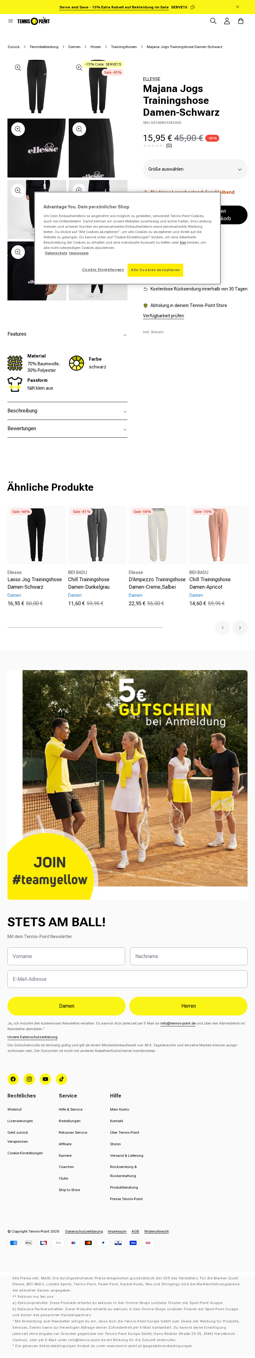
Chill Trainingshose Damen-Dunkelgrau (88, 583)
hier (183, 242)
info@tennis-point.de (178, 1023)
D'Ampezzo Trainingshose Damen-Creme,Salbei (157, 583)
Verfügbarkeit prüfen (163, 315)
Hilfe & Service (70, 1109)
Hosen (95, 47)
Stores (115, 1144)
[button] (10, 21)
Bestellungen (70, 1121)
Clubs (63, 1178)
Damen (74, 47)
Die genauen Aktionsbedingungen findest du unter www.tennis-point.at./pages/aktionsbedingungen (103, 1346)
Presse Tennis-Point (126, 1199)
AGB (135, 1231)
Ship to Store (69, 1190)
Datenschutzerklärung (84, 1231)
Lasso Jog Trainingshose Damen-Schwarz (34, 583)
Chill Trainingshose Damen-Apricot (210, 583)
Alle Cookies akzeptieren (155, 270)
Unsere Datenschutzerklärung (32, 1037)
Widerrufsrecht (156, 1231)
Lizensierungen (20, 1121)
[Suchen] (213, 21)
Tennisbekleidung (44, 47)
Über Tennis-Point (124, 1132)
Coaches (66, 1167)
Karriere (65, 1155)
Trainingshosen (124, 47)
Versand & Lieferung (126, 1155)
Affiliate (65, 1144)
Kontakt (116, 1121)
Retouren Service (73, 1132)
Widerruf (14, 1109)
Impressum (117, 1231)
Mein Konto (119, 1109)
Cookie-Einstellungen (25, 1153)
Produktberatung (124, 1187)
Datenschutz (56, 253)
